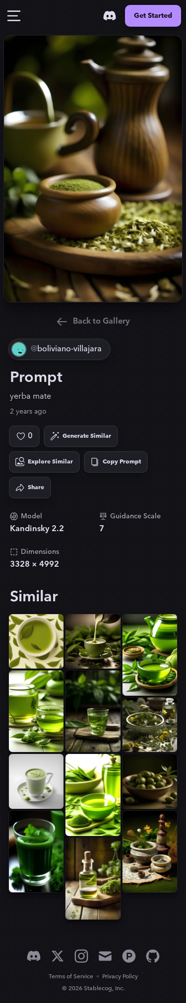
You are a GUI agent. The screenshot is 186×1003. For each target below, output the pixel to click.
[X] (57, 956)
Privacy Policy (120, 976)
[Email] (105, 956)
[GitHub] (153, 956)
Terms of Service (71, 976)
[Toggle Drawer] (14, 16)
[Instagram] (81, 956)
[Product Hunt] (129, 956)
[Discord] (109, 15)
